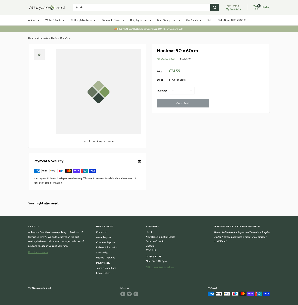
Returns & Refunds (105, 257)
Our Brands (192, 20)
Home (31, 38)
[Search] (214, 7)
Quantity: (162, 90)
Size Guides (102, 252)
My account (232, 9)
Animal (32, 20)
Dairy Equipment (138, 20)
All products (42, 38)
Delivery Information (106, 247)
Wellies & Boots (53, 20)
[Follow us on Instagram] (135, 294)
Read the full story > (38, 252)
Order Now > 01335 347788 (232, 20)
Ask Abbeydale (103, 237)
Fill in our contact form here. (160, 267)
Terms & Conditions (106, 267)
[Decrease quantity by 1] (172, 90)
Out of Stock (183, 103)
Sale (209, 20)
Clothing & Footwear (81, 20)
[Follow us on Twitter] (129, 294)
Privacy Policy (103, 262)
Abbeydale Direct (166, 59)
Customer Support (105, 242)
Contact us (101, 232)
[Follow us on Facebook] (122, 294)
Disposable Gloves (111, 20)
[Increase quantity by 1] (191, 90)
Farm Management (166, 20)
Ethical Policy (103, 272)
